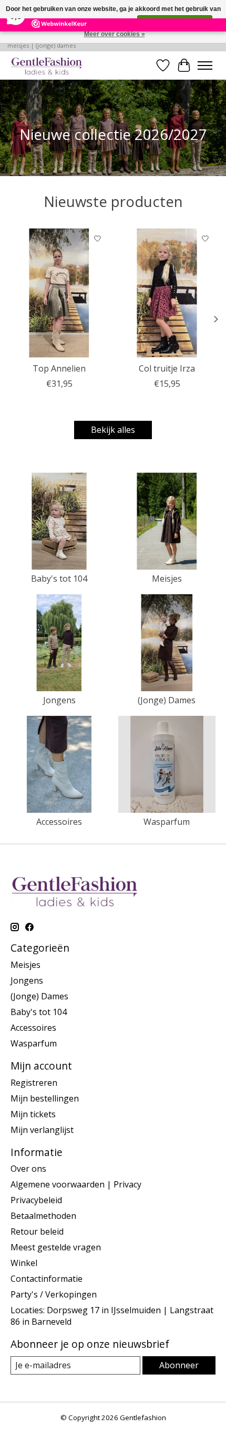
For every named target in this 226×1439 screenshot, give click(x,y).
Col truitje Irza (167, 368)
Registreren (34, 1082)
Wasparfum (166, 821)
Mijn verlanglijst (42, 1130)
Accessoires (59, 821)
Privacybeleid (36, 1200)
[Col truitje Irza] (166, 292)
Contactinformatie (47, 1278)
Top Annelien (59, 368)
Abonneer (179, 1365)
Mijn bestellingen (45, 1098)
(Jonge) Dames (167, 700)
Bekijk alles (113, 429)
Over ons (28, 1168)
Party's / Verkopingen (54, 1294)
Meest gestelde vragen (56, 1247)
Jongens (59, 700)
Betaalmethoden (43, 1216)
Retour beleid (37, 1231)
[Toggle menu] (204, 65)
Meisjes (167, 578)
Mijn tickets (33, 1114)
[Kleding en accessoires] (47, 65)
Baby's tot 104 (59, 578)
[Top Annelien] (59, 292)
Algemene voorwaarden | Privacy (76, 1184)
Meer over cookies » (114, 34)
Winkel (24, 1263)
